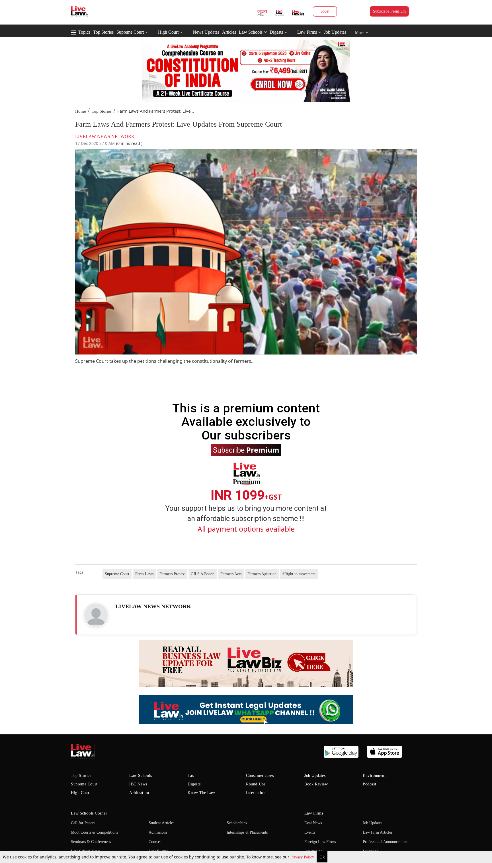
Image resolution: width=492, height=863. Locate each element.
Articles (229, 32)
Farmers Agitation (261, 574)
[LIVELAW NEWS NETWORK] (96, 615)
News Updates (206, 32)
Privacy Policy (302, 857)
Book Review (316, 784)
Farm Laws (144, 574)
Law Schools (251, 32)
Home (80, 111)
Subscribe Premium (389, 11)
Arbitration (139, 793)
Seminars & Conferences (91, 842)
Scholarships (237, 823)
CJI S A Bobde (202, 574)
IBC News (138, 784)
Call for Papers (83, 823)
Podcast (369, 784)
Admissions (158, 832)
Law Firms (307, 32)
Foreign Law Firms (320, 842)
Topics (84, 32)
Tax (191, 775)
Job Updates (335, 32)
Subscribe (246, 450)
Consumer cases (260, 775)
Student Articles (161, 823)
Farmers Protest (172, 574)
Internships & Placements (247, 832)
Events (309, 832)
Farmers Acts (230, 574)
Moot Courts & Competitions (94, 832)
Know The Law (201, 793)
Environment (374, 775)
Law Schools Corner (89, 813)
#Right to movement (298, 574)
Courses (155, 842)
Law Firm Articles (377, 832)
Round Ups (255, 784)
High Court (168, 32)
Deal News (313, 823)
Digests (276, 32)
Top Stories (103, 32)
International (257, 793)
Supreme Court (130, 32)
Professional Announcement (385, 842)
